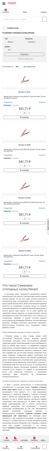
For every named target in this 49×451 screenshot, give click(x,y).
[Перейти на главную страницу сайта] (18, 3)
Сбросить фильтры (25, 59)
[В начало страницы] (44, 447)
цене (17, 67)
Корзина (44, 12)
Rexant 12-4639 (25, 145)
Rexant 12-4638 (25, 251)
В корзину (24, 117)
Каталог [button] (7, 440)
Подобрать (24, 54)
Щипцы (11, 42)
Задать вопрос (48, 225)
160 (9, 50)
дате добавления (29, 67)
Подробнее (8, 102)
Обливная (32, 42)
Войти (25, 12)
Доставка (24, 440)
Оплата (15, 440)
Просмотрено (35, 448)
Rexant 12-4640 (25, 198)
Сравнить (5, 448)
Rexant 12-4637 (25, 92)
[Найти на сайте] (44, 19)
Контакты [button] (5, 12)
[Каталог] (3, 3)
